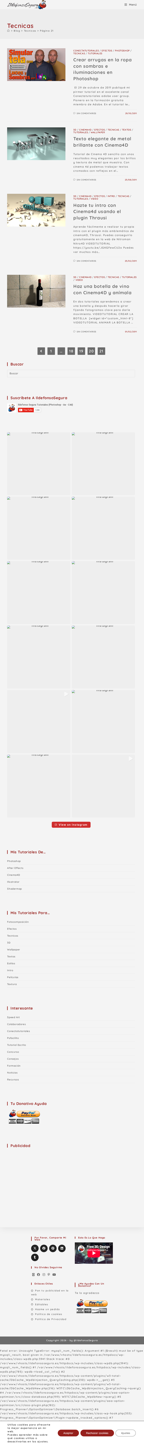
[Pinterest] (49, 1274)
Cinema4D (85, 129)
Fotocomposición (18, 921)
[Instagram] (44, 1274)
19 (81, 351)
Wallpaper (98, 132)
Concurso (13, 1051)
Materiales (42, 1299)
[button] (38, 463)
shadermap (14, 888)
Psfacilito (13, 1037)
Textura (12, 984)
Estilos (11, 963)
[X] (33, 1274)
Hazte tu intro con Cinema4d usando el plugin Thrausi (97, 211)
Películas (12, 977)
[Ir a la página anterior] (41, 351)
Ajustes (125, 1433)
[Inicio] (8, 30)
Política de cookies (48, 1314)
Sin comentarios (86, 113)
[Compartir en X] (35, 1248)
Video (94, 198)
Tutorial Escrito (16, 1044)
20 (91, 351)
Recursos (13, 1079)
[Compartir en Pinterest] (53, 1248)
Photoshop (122, 50)
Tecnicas (79, 53)
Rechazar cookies (97, 1433)
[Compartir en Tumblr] (35, 1257)
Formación (13, 1065)
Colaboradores (16, 1024)
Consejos (13, 1058)
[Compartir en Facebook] (44, 1248)
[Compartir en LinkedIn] (62, 1248)
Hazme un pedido (47, 1309)
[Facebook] (38, 1274)
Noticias (12, 1072)
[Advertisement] (35, 1174)
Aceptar (68, 1433)
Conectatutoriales (86, 50)
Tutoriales (95, 53)
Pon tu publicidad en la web (50, 1292)
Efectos (107, 50)
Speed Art (13, 1017)
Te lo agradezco (87, 1293)
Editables (41, 1304)
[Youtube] (54, 1274)
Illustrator (13, 881)
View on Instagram (73, 824)
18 (71, 351)
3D (74, 129)
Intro (111, 196)
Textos (126, 129)
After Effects (15, 867)
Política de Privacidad (50, 1319)
